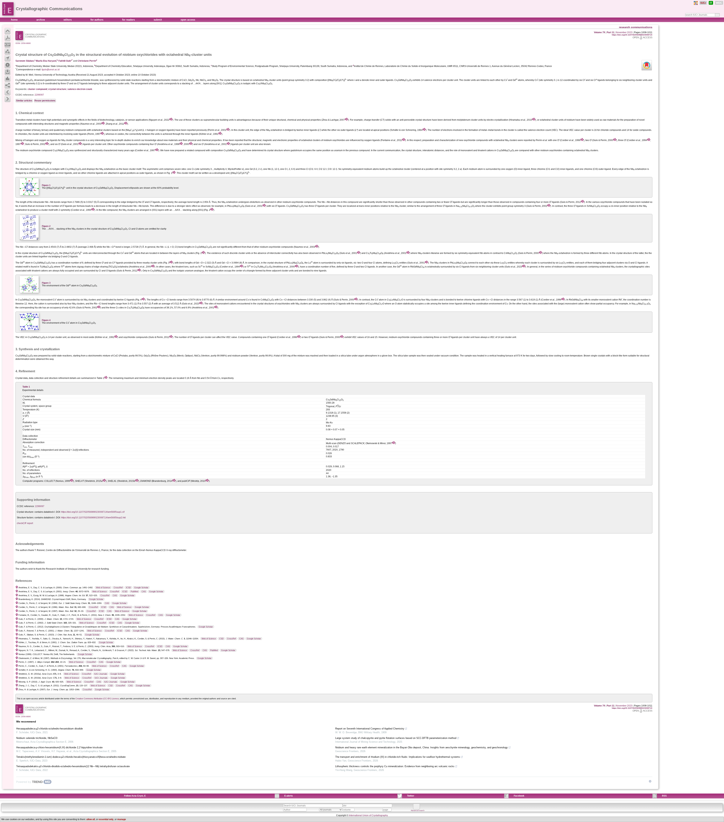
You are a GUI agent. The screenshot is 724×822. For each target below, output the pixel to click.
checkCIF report (25, 523)
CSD (221, 638)
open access (188, 19)
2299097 (39, 94)
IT (711, 2)
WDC (719, 2)
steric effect (191, 206)
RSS (664, 795)
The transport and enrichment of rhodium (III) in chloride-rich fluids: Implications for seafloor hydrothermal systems (397, 756)
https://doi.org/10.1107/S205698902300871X (632, 35)
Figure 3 (46, 283)
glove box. (387, 355)
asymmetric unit (155, 169)
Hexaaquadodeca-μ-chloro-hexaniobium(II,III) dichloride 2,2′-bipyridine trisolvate (59, 747)
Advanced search (417, 810)
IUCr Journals (100, 674)
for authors (97, 19)
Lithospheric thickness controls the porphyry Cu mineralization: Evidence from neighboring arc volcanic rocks (394, 766)
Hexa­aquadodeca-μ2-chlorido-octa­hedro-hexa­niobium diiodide (49, 728)
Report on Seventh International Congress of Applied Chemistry (369, 728)
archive (41, 19)
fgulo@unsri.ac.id (51, 69)
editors (68, 19)
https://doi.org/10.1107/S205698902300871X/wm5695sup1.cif (92, 512)
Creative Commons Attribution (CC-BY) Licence (97, 698)
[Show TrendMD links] (650, 781)
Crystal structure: (25, 512)
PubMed (134, 591)
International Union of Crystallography (368, 815)
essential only (106, 819)
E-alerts (288, 795)
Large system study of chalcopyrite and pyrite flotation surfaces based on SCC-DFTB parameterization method (395, 738)
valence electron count (79, 89)
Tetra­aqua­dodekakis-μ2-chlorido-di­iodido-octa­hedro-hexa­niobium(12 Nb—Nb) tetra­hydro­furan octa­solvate (73, 766)
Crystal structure (29, 55)
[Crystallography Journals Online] (695, 3)
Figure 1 (46, 185)
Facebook (519, 795)
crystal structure (57, 89)
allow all (90, 819)
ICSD (128, 587)
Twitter (410, 795)
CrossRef (118, 587)
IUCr (703, 2)
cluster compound (37, 89)
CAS (144, 591)
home (14, 19)
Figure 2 (46, 226)
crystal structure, (413, 150)
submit (158, 19)
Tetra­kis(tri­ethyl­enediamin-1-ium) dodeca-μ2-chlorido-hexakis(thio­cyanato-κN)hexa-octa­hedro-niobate (71, 756)
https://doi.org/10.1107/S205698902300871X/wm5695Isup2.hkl (93, 517)
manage (121, 819)
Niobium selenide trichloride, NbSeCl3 (36, 738)
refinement (63, 378)
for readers (129, 19)
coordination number (68, 262)
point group (507, 206)
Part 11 (610, 32)
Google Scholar (141, 587)
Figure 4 (46, 320)
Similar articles (24, 100)
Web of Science (103, 587)
